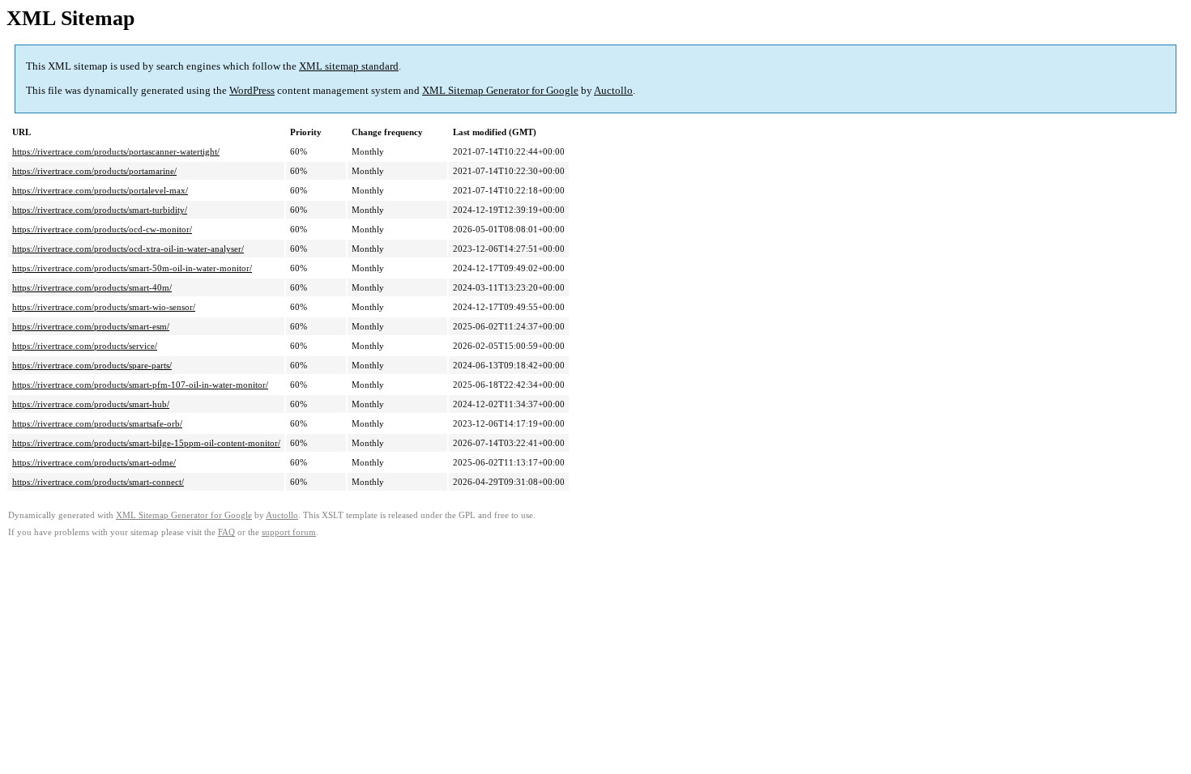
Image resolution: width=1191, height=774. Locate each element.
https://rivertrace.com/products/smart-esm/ (90, 326)
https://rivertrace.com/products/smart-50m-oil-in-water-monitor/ (132, 268)
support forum (289, 532)
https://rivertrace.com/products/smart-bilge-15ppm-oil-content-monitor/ (146, 443)
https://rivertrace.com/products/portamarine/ (94, 171)
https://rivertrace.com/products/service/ (84, 346)
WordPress (252, 90)
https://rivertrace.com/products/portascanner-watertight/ (116, 151)
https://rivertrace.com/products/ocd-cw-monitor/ (102, 229)
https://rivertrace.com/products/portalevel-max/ (100, 190)
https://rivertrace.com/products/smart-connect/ (98, 482)
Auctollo (613, 90)
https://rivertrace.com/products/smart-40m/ (92, 287)
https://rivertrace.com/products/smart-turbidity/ (99, 210)
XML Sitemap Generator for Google (500, 90)
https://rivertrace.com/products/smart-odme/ (94, 462)
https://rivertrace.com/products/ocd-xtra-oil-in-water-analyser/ (128, 248)
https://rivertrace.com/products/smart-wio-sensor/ (103, 307)
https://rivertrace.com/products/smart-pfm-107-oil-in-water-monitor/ (140, 384)
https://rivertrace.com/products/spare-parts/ (92, 365)
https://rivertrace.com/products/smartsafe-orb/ (97, 423)
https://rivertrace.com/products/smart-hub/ (90, 404)
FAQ (226, 532)
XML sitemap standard (349, 66)
